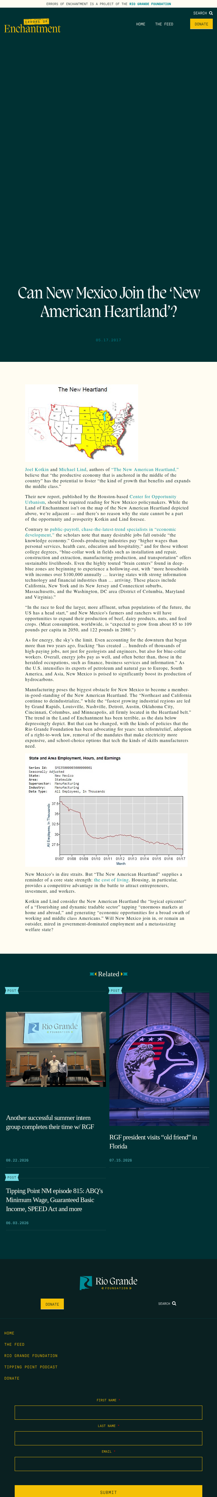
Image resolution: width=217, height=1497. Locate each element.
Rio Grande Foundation (150, 3)
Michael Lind (72, 469)
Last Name (109, 1425)
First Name (108, 1400)
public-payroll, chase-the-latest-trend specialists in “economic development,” (100, 532)
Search (201, 12)
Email (109, 1451)
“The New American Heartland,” (145, 469)
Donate (201, 23)
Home (140, 23)
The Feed (164, 23)
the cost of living (111, 880)
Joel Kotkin (37, 469)
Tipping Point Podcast (31, 1366)
